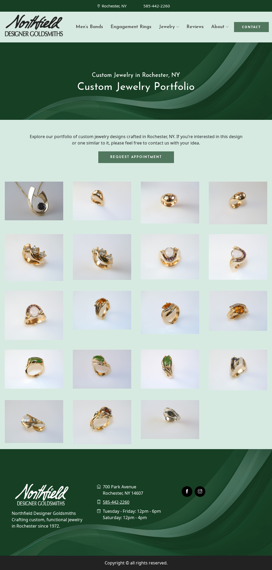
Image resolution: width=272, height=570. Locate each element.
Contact (251, 27)
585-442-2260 (156, 5)
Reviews (195, 27)
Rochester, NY (114, 5)
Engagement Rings (130, 27)
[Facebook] (187, 491)
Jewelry (167, 27)
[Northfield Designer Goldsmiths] (34, 27)
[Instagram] (200, 491)
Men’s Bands (89, 27)
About (217, 27)
